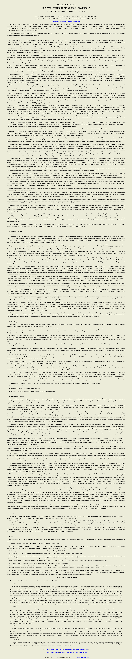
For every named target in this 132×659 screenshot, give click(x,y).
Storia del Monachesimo (52, 652)
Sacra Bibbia (83, 652)
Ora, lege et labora (49, 649)
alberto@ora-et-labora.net (83, 657)
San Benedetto (59, 649)
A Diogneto (63, 652)
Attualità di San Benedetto (80, 649)
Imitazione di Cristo (72, 652)
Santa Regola (68, 649)
